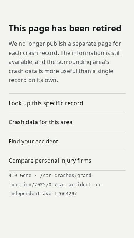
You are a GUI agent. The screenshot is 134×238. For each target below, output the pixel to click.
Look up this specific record (46, 103)
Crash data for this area (41, 122)
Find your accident (33, 141)
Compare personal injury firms (50, 160)
